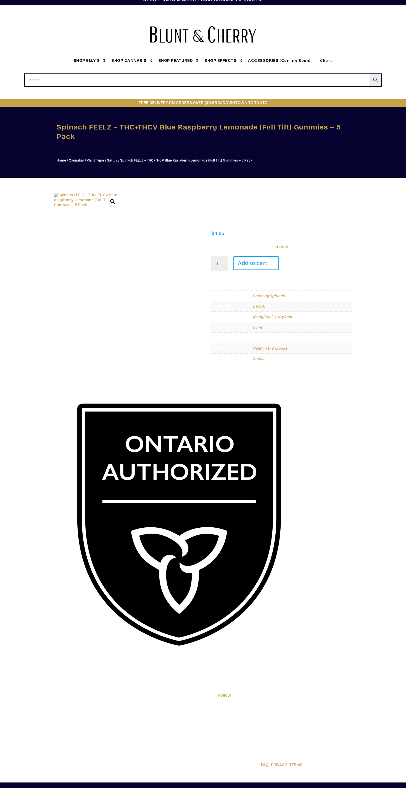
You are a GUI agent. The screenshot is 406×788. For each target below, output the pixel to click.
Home (61, 160)
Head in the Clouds (270, 348)
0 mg (257, 327)
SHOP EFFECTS (220, 61)
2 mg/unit (283, 316)
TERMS (295, 765)
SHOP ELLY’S (86, 61)
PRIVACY (279, 765)
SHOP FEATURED (175, 61)
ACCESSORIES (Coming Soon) (279, 61)
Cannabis (76, 160)
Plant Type (95, 160)
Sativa (112, 160)
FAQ (264, 765)
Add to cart (252, 263)
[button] (113, 202)
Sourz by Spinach (269, 295)
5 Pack (259, 306)
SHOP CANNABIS (129, 61)
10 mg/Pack (263, 316)
